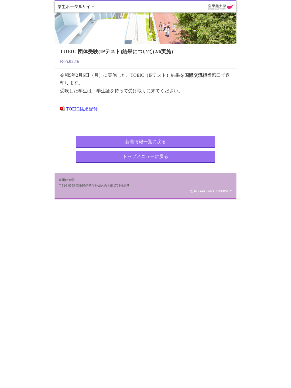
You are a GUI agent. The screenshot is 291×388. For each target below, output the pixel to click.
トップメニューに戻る (145, 156)
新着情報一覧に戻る (145, 141)
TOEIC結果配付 (82, 109)
